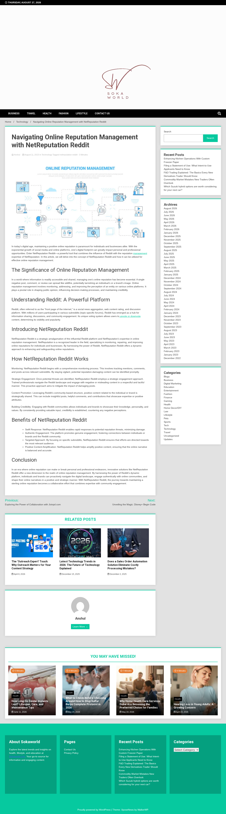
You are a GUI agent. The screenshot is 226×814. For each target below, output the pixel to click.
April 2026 (169, 222)
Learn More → (80, 626)
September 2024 (172, 288)
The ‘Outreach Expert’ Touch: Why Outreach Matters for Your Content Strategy (31, 565)
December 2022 (172, 358)
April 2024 (169, 306)
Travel (31, 113)
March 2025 (170, 267)
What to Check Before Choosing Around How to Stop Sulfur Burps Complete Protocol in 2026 (86, 702)
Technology (47, 155)
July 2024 (169, 295)
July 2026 (169, 212)
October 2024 (171, 285)
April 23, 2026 (181, 712)
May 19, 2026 (127, 712)
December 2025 (172, 236)
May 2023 (169, 340)
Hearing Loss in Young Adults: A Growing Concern (193, 706)
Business (14, 113)
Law (166, 411)
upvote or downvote (130, 316)
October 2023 (171, 323)
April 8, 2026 (19, 574)
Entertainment (171, 390)
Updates (168, 439)
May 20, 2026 (73, 712)
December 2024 (172, 278)
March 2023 (170, 347)
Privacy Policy (71, 753)
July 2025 (169, 253)
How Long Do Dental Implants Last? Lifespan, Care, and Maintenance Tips (30, 704)
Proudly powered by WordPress (94, 809)
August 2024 (170, 292)
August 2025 (170, 250)
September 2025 (172, 246)
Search (167, 131)
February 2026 (171, 229)
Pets (166, 418)
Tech (166, 425)
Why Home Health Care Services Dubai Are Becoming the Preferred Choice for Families (140, 704)
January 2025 (171, 274)
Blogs (167, 376)
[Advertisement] (113, 38)
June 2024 (169, 299)
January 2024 (171, 313)
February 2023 (171, 351)
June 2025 (169, 257)
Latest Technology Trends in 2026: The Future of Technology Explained (80, 565)
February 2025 (171, 271)
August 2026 (170, 208)
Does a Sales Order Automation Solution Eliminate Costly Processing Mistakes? (127, 565)
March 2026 (170, 225)
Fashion (63, 113)
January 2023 (171, 354)
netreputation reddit (68, 155)
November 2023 (172, 320)
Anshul (17, 155)
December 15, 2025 (70, 574)
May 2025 (169, 260)
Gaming (168, 401)
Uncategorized (171, 435)
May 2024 (169, 302)
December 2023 (172, 316)
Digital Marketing (172, 383)
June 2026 (169, 215)
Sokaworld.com (17, 756)
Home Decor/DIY (172, 408)
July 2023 (169, 333)
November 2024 (172, 281)
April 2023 (169, 344)
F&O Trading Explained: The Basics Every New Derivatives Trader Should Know (138, 767)
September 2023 (172, 326)
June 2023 (169, 337)
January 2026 (171, 232)
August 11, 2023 (32, 155)
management (140, 253)
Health (47, 113)
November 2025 (172, 239)
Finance (168, 397)
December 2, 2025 (118, 574)
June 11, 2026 (20, 712)
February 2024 (171, 309)
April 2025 (169, 264)
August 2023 (170, 330)
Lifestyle (82, 113)
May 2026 (169, 218)
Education (169, 387)
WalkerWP (142, 809)
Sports (167, 422)
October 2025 (171, 243)
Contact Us (102, 113)
